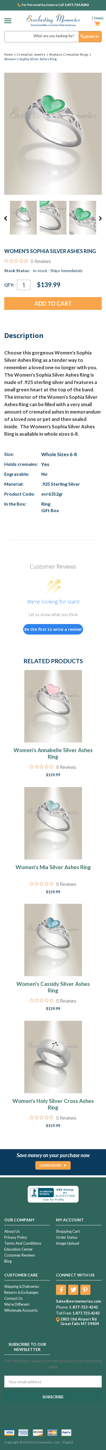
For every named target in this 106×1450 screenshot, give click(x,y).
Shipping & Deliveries (21, 1286)
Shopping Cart (68, 1231)
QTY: (9, 284)
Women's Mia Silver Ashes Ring (53, 867)
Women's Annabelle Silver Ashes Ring (53, 753)
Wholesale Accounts (21, 1310)
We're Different (16, 1304)
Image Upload (67, 1243)
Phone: (62, 1307)
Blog (8, 1261)
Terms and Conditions (22, 1243)
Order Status (66, 1237)
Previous (5, 218)
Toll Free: (64, 1313)
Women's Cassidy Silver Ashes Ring (53, 987)
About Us (12, 1231)
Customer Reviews (19, 1255)
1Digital (67, 1442)
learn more (50, 1165)
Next (100, 218)
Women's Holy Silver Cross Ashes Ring (53, 1104)
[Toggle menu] (9, 21)
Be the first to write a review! (53, 629)
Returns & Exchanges (21, 1292)
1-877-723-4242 (83, 1307)
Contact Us (13, 1298)
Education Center (18, 1249)
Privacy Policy (15, 1237)
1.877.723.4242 (76, 5)
